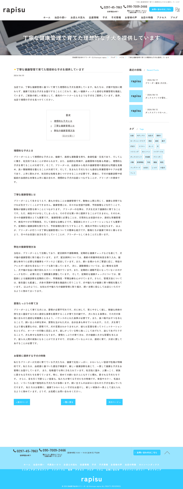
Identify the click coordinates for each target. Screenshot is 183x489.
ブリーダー (157, 157)
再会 (150, 141)
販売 (161, 162)
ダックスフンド (136, 157)
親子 (163, 141)
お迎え (145, 167)
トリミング (134, 151)
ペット (132, 173)
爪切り (132, 146)
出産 (132, 135)
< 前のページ (22, 402)
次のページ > (114, 402)
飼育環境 (140, 162)
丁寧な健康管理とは (64, 125)
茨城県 (147, 157)
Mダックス (141, 135)
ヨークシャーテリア (137, 141)
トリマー (142, 146)
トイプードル (158, 151)
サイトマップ (154, 469)
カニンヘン (146, 151)
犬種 (132, 162)
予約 (148, 162)
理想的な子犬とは (63, 121)
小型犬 (162, 167)
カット (151, 146)
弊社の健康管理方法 (64, 130)
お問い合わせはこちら (161, 9)
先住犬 (150, 135)
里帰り (158, 135)
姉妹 (156, 141)
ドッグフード (135, 167)
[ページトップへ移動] (167, 452)
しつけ (154, 167)
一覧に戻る (68, 402)
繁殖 (155, 162)
